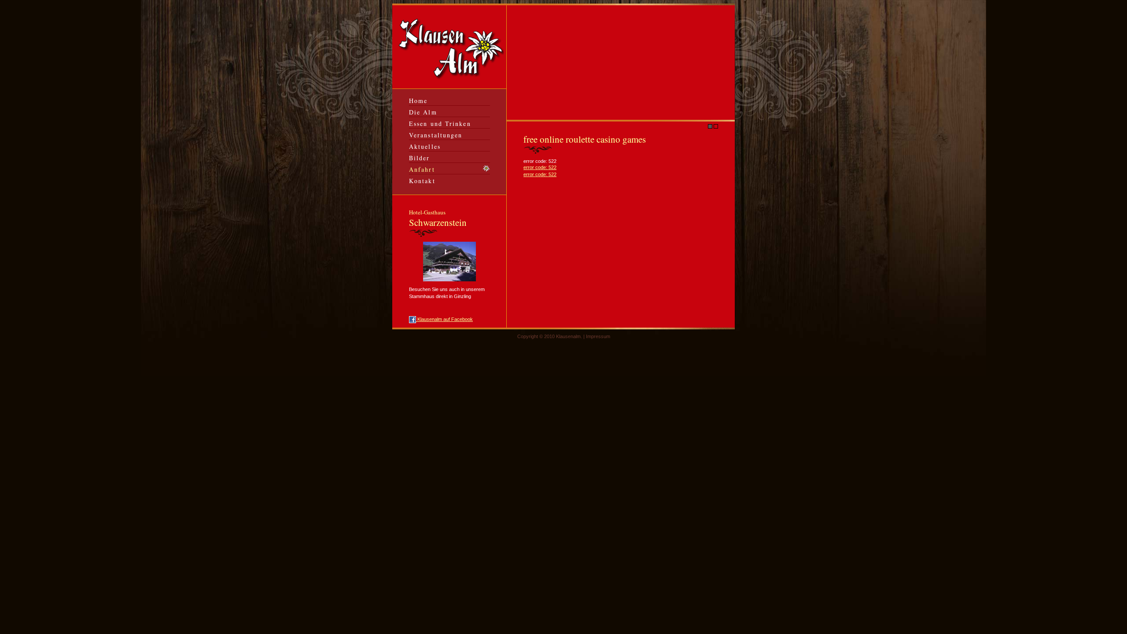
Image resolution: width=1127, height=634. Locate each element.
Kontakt (422, 181)
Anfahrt (422, 169)
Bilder (419, 158)
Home (418, 100)
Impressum (598, 336)
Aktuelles (425, 146)
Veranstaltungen (436, 135)
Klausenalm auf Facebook (444, 319)
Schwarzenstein (438, 218)
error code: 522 (539, 167)
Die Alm (423, 112)
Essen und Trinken (440, 123)
